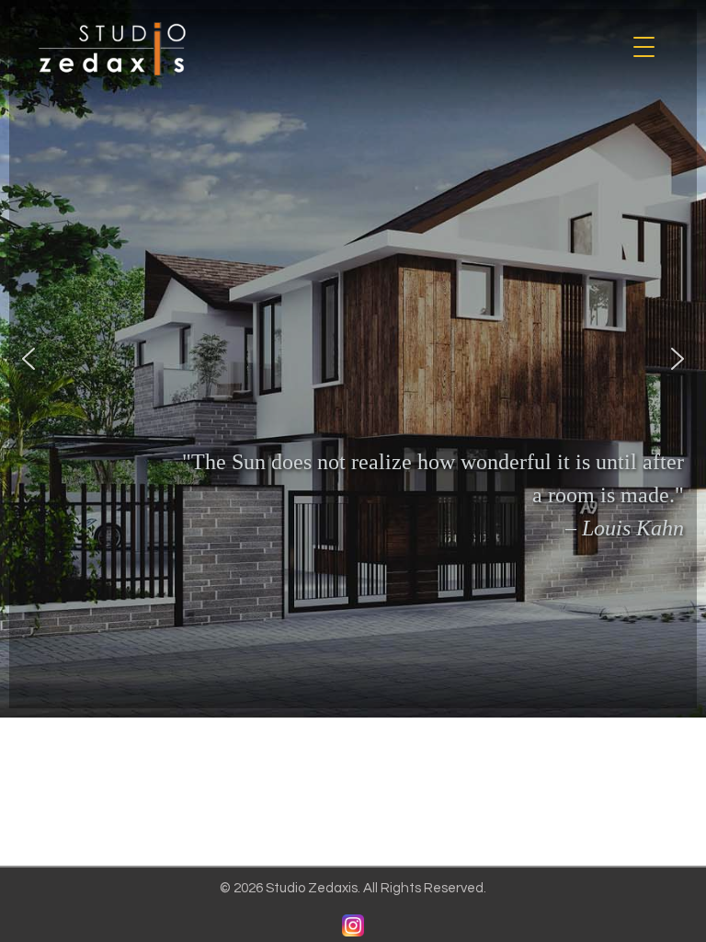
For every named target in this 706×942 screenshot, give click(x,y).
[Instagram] (353, 925)
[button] (28, 358)
